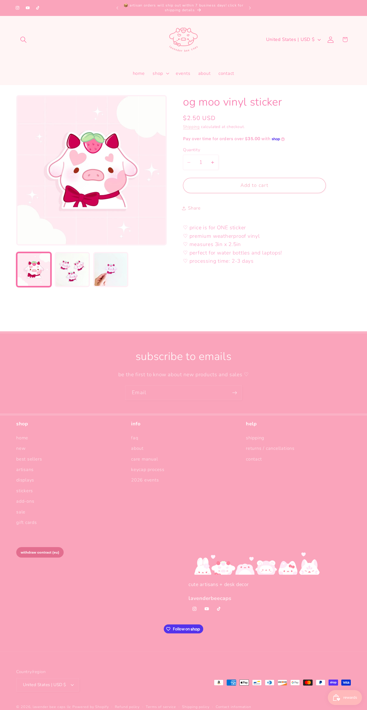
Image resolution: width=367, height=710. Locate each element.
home (22, 438)
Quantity (191, 150)
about (137, 448)
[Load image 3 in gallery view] (110, 269)
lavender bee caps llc (52, 707)
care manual (144, 459)
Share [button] (194, 208)
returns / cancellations (270, 448)
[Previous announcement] (117, 8)
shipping (255, 438)
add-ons (25, 501)
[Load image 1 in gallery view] (33, 269)
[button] (23, 39)
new (20, 448)
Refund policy (127, 707)
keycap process (148, 470)
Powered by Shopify (90, 707)
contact (254, 459)
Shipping (191, 127)
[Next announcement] (249, 8)
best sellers (29, 459)
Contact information (233, 707)
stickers (24, 490)
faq (134, 438)
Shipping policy (195, 707)
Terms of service (161, 707)
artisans (25, 470)
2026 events (145, 480)
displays (25, 480)
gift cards (26, 522)
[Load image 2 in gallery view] (72, 269)
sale (20, 512)
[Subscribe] (234, 392)
